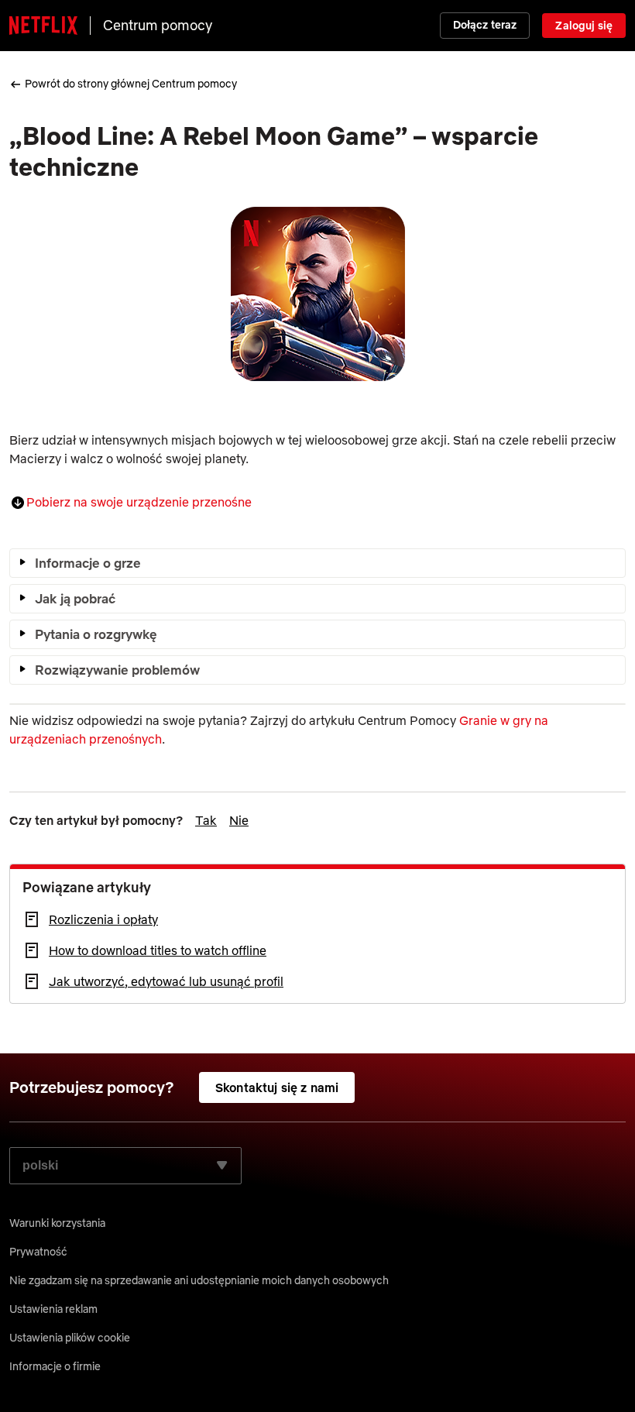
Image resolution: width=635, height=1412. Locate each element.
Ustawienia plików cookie (69, 1338)
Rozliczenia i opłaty (103, 919)
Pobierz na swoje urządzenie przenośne (139, 502)
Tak (206, 820)
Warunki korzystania (57, 1223)
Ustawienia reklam (53, 1309)
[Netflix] (43, 25)
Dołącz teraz (485, 25)
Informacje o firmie (55, 1366)
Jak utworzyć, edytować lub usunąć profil (166, 981)
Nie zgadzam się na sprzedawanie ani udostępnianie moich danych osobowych (199, 1280)
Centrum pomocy (157, 25)
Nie (239, 820)
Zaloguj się (584, 26)
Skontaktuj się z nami (276, 1087)
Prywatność (38, 1252)
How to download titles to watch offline (157, 950)
